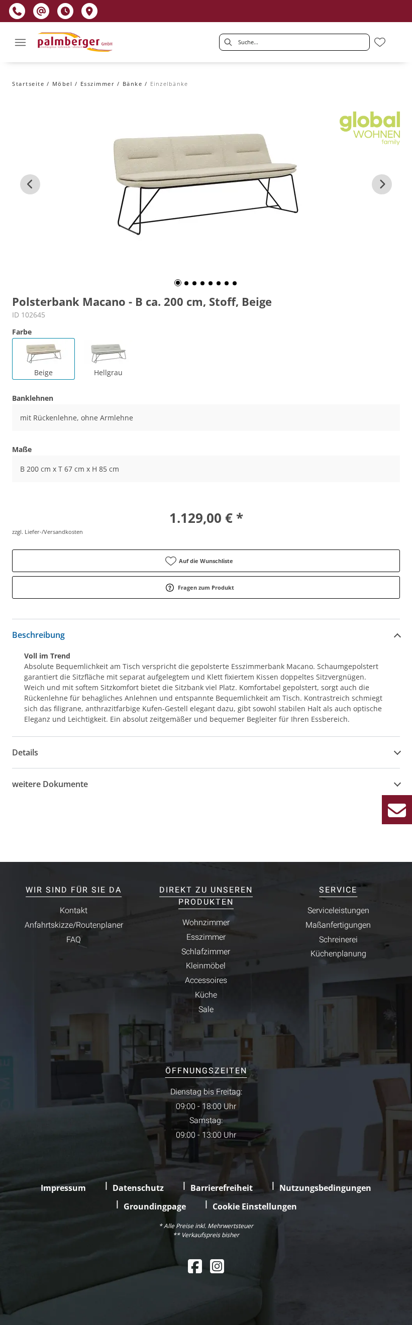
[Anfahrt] (89, 11)
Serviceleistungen (338, 911)
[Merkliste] (380, 42)
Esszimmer (97, 83)
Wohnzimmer (206, 923)
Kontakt (73, 911)
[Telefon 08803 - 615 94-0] (17, 11)
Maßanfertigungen (338, 925)
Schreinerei (338, 940)
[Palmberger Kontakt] (397, 809)
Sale (206, 1010)
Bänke (133, 83)
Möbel (62, 83)
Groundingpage (155, 1206)
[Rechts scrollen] (382, 184)
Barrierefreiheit (221, 1187)
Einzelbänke (169, 83)
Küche (206, 995)
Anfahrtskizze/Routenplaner (74, 925)
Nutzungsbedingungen (325, 1187)
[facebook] (195, 1266)
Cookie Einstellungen (255, 1206)
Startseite (28, 83)
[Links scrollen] (30, 184)
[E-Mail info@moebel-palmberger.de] (41, 11)
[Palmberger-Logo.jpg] (76, 42)
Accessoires (206, 980)
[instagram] (217, 1266)
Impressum (63, 1187)
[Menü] (20, 42)
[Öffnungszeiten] (65, 11)
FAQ (73, 940)
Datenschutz (138, 1187)
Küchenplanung (338, 954)
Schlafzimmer (205, 952)
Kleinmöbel (206, 966)
